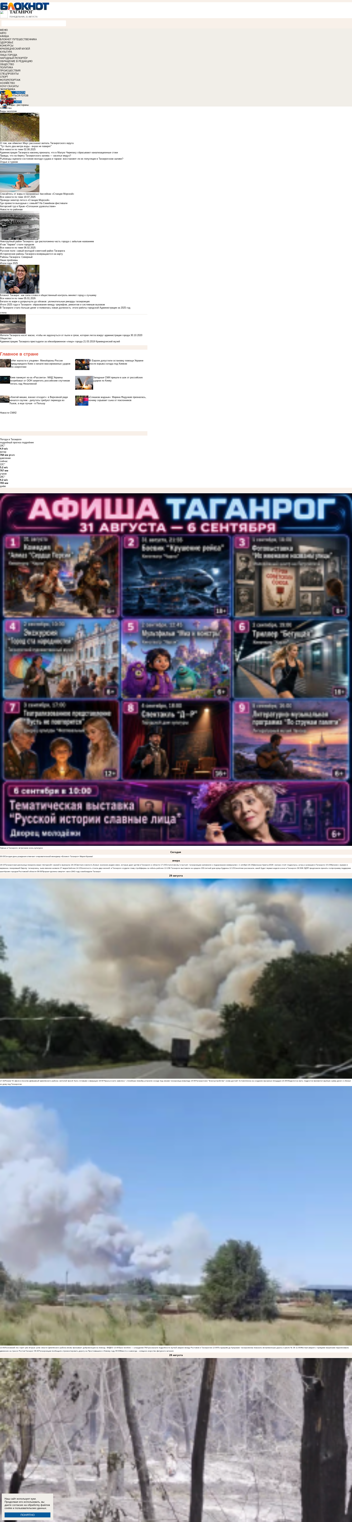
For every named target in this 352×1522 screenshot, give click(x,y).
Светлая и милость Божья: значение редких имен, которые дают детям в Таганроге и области (118, 865)
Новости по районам (11, 209)
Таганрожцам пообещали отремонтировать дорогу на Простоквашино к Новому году (77, 1351)
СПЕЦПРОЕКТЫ (9, 73)
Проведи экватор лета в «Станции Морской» (25, 200)
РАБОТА (20, 92)
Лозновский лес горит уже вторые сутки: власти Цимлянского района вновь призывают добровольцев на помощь (55, 1348)
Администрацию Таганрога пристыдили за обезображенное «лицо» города (41, 341)
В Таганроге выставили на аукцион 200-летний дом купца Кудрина (199, 868)
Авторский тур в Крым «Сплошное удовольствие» (28, 206)
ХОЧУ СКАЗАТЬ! (9, 86)
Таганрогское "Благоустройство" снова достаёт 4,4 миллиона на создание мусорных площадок (238, 1081)
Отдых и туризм (9, 162)
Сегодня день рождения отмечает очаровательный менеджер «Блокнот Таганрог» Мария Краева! (49, 856)
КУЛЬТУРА (6, 52)
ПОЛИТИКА (6, 67)
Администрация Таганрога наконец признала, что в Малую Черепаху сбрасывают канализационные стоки (59, 152)
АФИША (4, 36)
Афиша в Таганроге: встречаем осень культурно (21, 848)
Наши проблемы (9, 260)
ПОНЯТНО (28, 1514)
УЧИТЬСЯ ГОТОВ (18, 95)
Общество (5, 338)
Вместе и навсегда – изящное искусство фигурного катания (146, 1351)
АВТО (3, 33)
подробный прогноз (10, 442)
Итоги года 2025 (9, 263)
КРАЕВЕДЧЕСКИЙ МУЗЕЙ (15, 48)
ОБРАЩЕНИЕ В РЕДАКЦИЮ (16, 61)
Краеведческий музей (108, 341)
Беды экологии (8, 111)
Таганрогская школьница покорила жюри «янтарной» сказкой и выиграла (38, 865)
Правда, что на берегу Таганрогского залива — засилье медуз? (35, 155)
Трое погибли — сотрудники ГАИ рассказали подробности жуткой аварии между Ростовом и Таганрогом (165, 1348)
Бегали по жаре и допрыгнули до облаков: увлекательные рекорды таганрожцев (45, 301)
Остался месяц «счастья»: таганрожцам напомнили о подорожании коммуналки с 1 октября (206, 865)
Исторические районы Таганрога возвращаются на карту (31, 254)
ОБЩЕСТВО (7, 64)
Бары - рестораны (19, 105)
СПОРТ (4, 76)
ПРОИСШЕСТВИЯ (10, 70)
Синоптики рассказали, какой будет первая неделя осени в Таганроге (265, 868)
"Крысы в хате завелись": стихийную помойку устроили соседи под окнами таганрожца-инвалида (147, 1081)
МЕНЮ (4, 30)
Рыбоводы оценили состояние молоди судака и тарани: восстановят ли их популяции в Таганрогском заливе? (61, 158)
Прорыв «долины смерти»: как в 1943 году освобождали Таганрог (71, 871)
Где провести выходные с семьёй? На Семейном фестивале (33, 203)
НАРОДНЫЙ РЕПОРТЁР (14, 58)
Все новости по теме (11, 149)
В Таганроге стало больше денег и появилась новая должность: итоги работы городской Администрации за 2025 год (65, 307)
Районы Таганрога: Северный (16, 257)
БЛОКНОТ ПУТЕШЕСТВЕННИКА (18, 39)
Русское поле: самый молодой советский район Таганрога (32, 250)
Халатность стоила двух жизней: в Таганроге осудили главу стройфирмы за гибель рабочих (122, 868)
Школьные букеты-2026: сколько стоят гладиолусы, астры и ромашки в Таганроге (289, 865)
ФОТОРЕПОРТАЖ (10, 80)
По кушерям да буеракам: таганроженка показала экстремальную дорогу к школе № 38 (256, 1348)
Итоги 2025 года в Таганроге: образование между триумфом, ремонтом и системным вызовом (52, 304)
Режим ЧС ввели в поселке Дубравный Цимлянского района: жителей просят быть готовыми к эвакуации (51, 1081)
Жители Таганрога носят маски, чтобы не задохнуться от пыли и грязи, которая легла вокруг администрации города (65, 335)
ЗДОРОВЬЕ (6, 42)
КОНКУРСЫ (6, 45)
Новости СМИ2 (8, 412)
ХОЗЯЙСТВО (7, 83)
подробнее (28, 442)
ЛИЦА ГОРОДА (8, 55)
